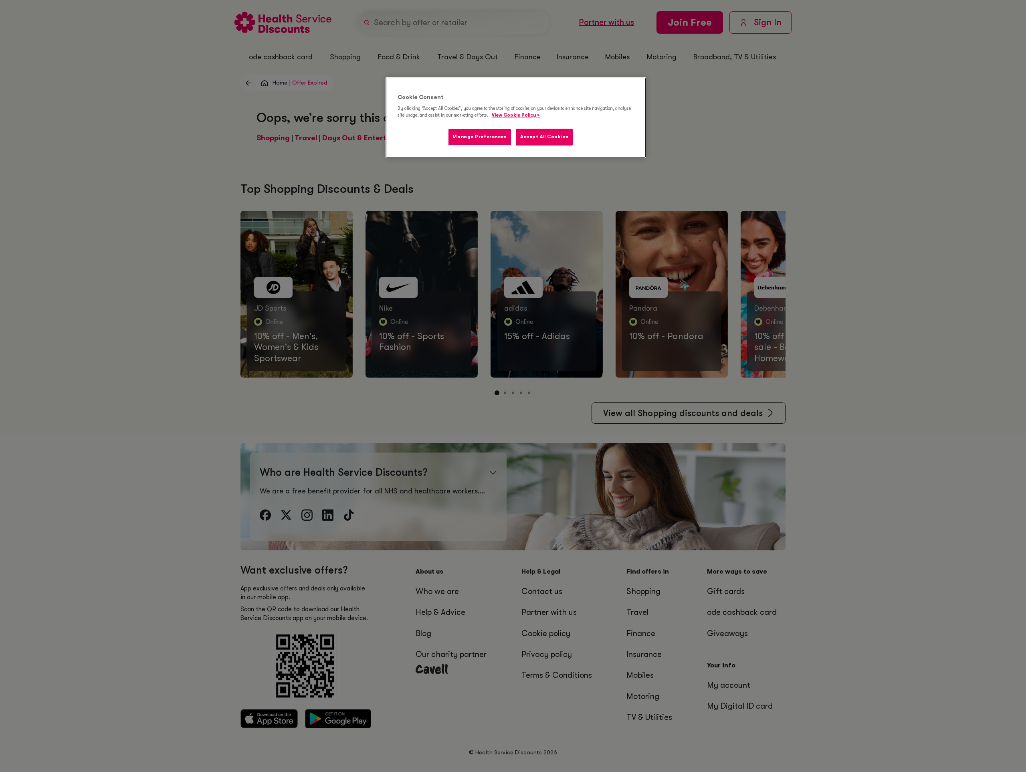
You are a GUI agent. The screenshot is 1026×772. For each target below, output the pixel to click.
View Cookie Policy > (516, 115)
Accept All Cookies (544, 136)
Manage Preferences (479, 136)
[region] (516, 117)
